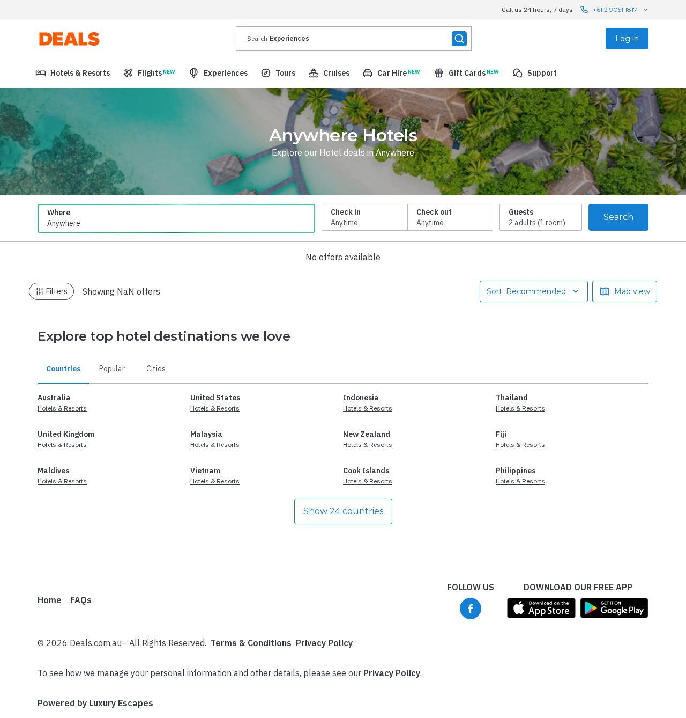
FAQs (81, 600)
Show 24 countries (343, 511)
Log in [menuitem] (627, 38)
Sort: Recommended (526, 291)
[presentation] (353, 38)
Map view (632, 291)
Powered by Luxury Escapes (95, 703)
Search (618, 217)
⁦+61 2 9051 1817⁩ (615, 9)
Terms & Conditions (251, 643)
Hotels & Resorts (62, 408)
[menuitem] (72, 73)
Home (50, 600)
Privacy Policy (324, 643)
